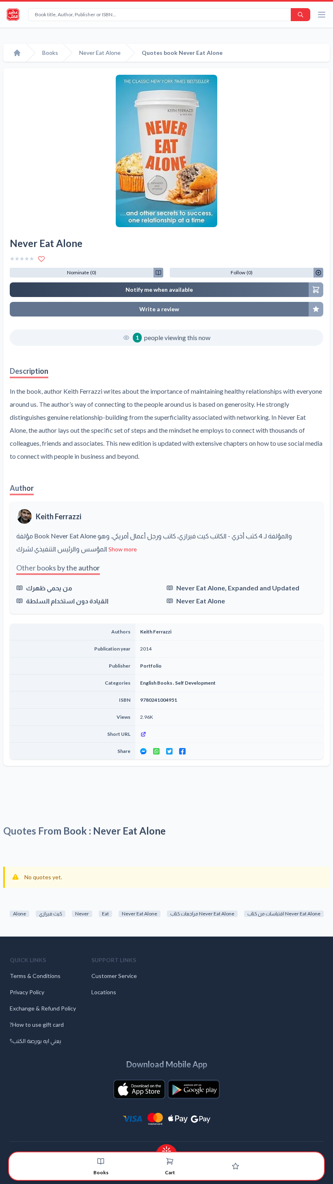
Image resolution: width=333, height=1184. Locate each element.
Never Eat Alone (200, 601)
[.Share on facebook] (182, 751)
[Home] (17, 53)
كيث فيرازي (50, 914)
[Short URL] (229, 734)
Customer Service (114, 975)
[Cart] (170, 1161)
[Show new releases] (166, 1148)
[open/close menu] (322, 15)
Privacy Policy (27, 992)
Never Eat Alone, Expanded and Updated (237, 588)
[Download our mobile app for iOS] (139, 1089)
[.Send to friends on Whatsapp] (156, 751)
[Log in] (235, 1166)
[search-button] (300, 14)
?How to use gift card (37, 1024)
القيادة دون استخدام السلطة (67, 601)
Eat (105, 914)
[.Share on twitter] (169, 751)
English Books (156, 683)
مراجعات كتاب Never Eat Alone (202, 914)
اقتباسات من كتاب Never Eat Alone (283, 914)
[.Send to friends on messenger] (143, 751)
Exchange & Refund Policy (43, 1008)
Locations (103, 992)
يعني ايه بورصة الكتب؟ (35, 1040)
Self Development (195, 683)
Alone (19, 914)
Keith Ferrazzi (58, 516)
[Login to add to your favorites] (41, 259)
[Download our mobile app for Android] (194, 1089)
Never (82, 914)
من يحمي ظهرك (49, 588)
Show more (122, 549)
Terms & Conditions (35, 975)
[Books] (101, 1161)
